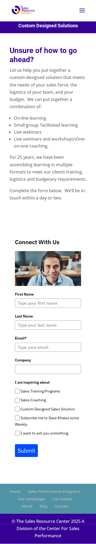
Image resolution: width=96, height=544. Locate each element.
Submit (26, 450)
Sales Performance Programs (54, 491)
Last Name (24, 316)
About (27, 506)
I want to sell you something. (45, 433)
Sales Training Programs (40, 391)
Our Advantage (31, 498)
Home (15, 491)
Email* (21, 338)
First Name (24, 294)
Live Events (62, 498)
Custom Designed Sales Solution (48, 409)
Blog (43, 506)
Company (23, 360)
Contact (61, 506)
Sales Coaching (33, 400)
